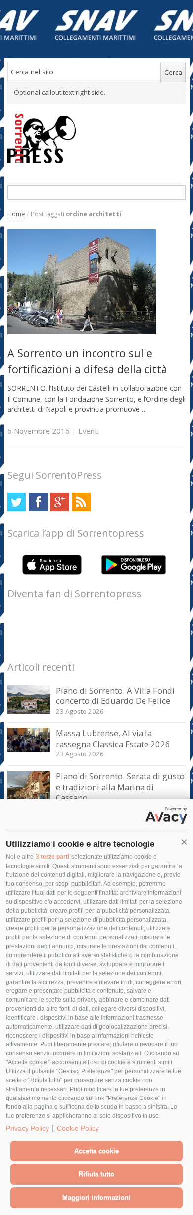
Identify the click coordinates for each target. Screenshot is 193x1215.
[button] (184, 842)
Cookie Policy (78, 1128)
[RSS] (81, 502)
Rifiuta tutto (96, 1174)
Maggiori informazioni (96, 1197)
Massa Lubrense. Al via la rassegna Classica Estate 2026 (113, 738)
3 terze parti (52, 856)
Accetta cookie (96, 1151)
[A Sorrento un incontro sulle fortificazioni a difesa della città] (81, 331)
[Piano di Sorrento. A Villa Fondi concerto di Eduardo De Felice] (28, 711)
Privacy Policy (27, 1128)
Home (16, 214)
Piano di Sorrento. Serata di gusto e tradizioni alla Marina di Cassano (120, 786)
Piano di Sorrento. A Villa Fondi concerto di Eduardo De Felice (115, 696)
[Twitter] (16, 502)
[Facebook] (38, 502)
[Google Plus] (59, 502)
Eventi (88, 431)
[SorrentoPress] (96, 138)
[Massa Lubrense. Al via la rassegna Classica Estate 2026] (28, 748)
